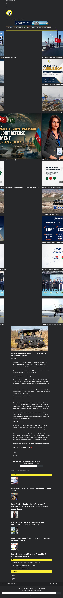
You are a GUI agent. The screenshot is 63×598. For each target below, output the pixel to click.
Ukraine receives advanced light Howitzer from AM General (20, 470)
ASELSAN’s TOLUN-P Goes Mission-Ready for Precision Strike (33, 214)
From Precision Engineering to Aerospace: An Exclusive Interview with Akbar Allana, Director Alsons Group (29, 506)
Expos (25, 27)
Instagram (32, 443)
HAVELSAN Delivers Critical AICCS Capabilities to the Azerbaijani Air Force (37, 269)
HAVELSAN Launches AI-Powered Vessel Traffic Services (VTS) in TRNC (36, 297)
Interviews (44, 27)
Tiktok (13, 579)
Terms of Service (50, 583)
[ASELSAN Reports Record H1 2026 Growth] (35, 240)
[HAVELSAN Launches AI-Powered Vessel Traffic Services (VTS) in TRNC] (35, 295)
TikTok (36, 443)
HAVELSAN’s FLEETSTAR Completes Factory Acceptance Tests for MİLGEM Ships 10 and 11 (26, 562)
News (11, 27)
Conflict (29, 27)
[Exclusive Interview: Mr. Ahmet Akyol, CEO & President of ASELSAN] (14, 549)
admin (12, 519)
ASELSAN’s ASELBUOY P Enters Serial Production (30, 84)
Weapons (33, 27)
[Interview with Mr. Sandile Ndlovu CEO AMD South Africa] (14, 483)
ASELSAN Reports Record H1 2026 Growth (28, 242)
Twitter (26, 443)
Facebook (23, 443)
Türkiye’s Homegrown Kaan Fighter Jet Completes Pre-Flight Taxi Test (35, 324)
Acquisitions (20, 27)
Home (8, 27)
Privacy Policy (55, 583)
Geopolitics (39, 27)
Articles (15, 27)
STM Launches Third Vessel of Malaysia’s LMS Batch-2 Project (33, 112)
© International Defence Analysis (6, 583)
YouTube (29, 443)
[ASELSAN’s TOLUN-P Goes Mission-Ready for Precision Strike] (35, 213)
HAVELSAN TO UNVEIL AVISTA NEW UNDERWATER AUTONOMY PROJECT (24, 565)
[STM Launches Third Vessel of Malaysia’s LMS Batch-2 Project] (35, 110)
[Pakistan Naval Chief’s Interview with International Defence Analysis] (14, 533)
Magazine (49, 27)
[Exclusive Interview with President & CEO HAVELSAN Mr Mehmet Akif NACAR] (14, 517)
